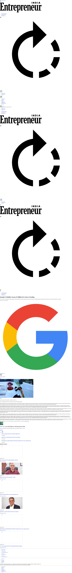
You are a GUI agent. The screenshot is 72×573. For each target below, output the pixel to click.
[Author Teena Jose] (1, 424)
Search (1, 105)
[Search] (0, 17)
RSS (2, 562)
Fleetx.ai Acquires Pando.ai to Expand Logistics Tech (11, 433)
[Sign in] (0, 290)
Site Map (3, 553)
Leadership (3, 112)
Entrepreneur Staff (3, 461)
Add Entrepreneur (2, 373)
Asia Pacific (3, 569)
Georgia (3, 100)
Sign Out (3, 94)
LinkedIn (3, 560)
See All (1, 432)
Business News (4, 15)
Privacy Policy (4, 550)
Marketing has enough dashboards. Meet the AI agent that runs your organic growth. (16, 440)
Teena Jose (2, 300)
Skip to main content (2, 0)
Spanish (3, 99)
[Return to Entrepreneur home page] (21, 12)
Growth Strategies (4, 14)
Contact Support (4, 554)
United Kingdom (4, 103)
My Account (3, 93)
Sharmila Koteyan (3, 530)
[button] (36, 204)
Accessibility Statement (5, 552)
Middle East (3, 102)
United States (3, 566)
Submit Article (3, 109)
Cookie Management (4, 556)
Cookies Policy (4, 551)
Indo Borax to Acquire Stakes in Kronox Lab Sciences (11, 437)
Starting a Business (4, 13)
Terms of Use (3, 549)
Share (1, 374)
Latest (1, 430)
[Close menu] (0, 291)
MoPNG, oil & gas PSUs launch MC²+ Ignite (7, 477)
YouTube (3, 561)
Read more (23, 428)
